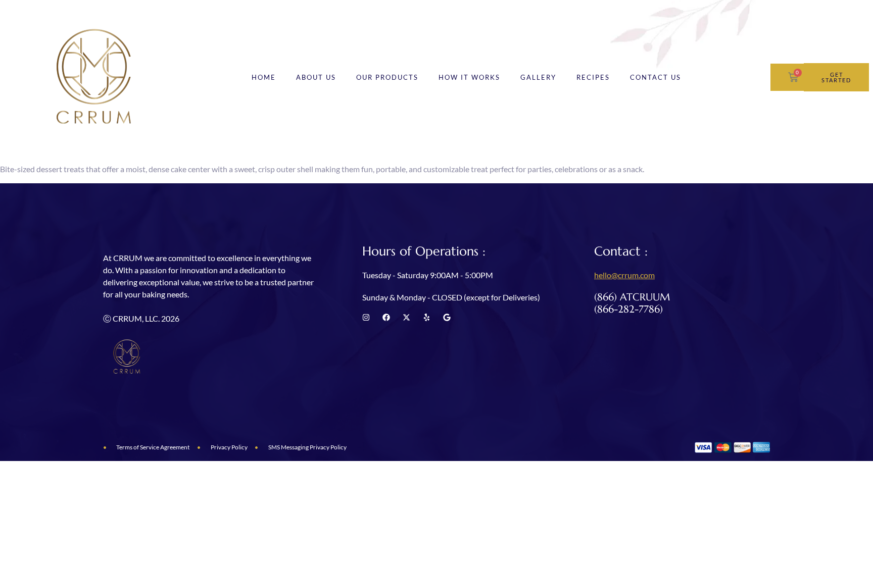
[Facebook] (386, 317)
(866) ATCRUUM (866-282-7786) (632, 303)
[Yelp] (426, 317)
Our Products (387, 77)
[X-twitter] (406, 317)
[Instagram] (366, 317)
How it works (469, 77)
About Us (316, 77)
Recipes (593, 77)
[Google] (447, 317)
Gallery (538, 77)
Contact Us (655, 77)
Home (264, 77)
